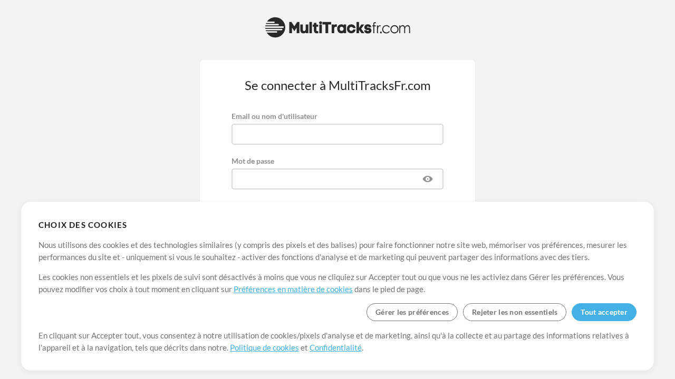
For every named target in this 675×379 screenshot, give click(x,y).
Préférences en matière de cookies (293, 289)
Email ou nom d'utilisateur (274, 116)
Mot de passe (253, 160)
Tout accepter (604, 311)
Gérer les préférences (412, 311)
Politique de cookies (264, 347)
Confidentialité (336, 347)
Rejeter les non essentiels (514, 311)
